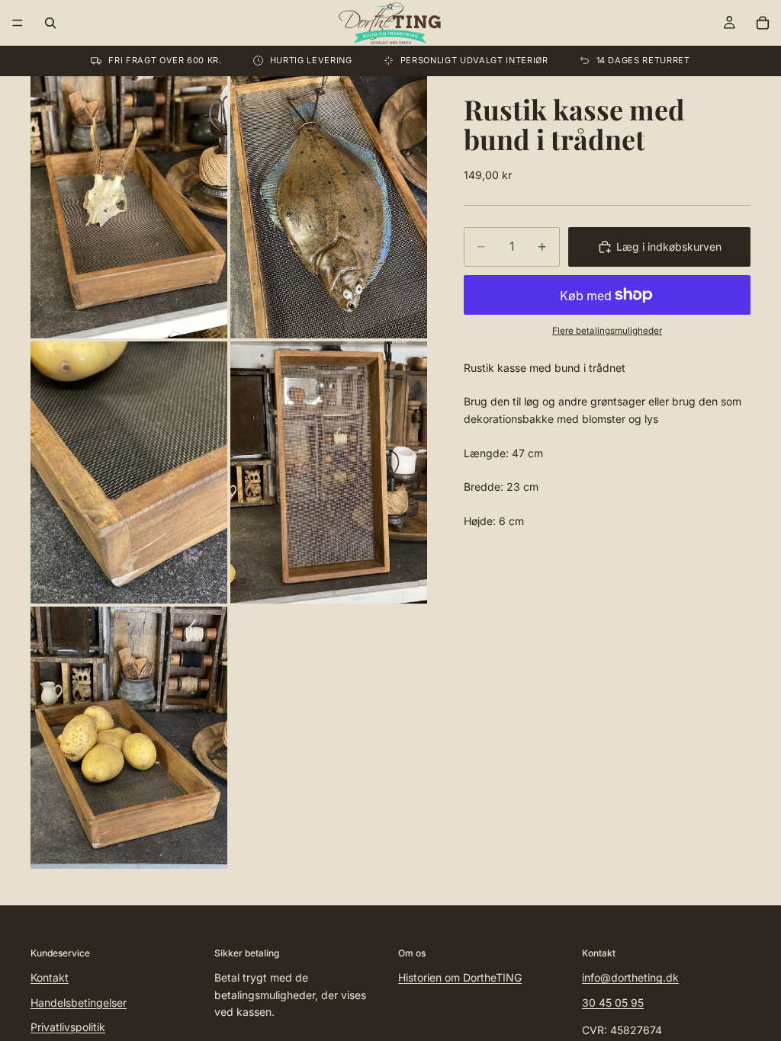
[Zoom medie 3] (129, 472)
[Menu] (17, 22)
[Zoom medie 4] (328, 472)
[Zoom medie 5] (129, 738)
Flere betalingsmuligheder (607, 330)
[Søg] (50, 23)
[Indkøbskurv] (762, 23)
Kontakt (50, 977)
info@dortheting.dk (630, 977)
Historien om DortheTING (460, 977)
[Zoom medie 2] (328, 207)
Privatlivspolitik (68, 1026)
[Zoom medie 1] (129, 207)
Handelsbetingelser (79, 1001)
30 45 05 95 (613, 1001)
